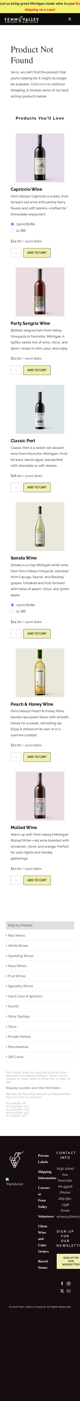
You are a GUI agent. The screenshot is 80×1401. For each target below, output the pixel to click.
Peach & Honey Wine (32, 704)
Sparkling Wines (20, 956)
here (43, 84)
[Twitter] (62, 1291)
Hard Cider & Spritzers (25, 996)
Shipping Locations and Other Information (33, 1088)
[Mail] (68, 1291)
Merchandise (18, 1047)
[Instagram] (68, 1283)
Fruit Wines (17, 976)
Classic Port (23, 440)
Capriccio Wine (26, 189)
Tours (12, 1027)
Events (13, 1006)
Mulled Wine (24, 827)
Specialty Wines (20, 986)
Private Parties (19, 1037)
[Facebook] (62, 1283)
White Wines (18, 946)
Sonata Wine (24, 557)
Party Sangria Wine (30, 323)
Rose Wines (17, 966)
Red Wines (16, 935)
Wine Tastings (19, 1016)
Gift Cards (16, 1057)
